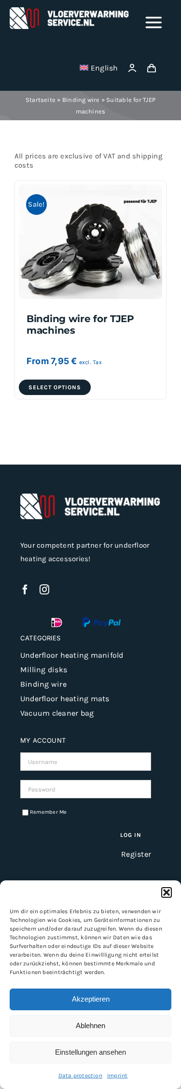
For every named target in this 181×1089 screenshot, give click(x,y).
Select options (54, 387)
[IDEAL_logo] (57, 620)
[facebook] (25, 589)
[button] (166, 892)
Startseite (41, 99)
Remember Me (48, 812)
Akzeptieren (91, 999)
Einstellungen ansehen (90, 1052)
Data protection (80, 1075)
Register (136, 854)
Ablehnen (90, 1025)
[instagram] (44, 589)
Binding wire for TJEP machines (80, 324)
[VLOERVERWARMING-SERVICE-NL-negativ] (69, 10)
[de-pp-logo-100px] (101, 620)
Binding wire (81, 99)
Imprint (117, 1075)
